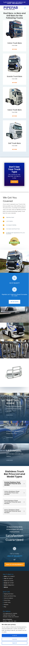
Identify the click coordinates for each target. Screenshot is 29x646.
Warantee (6, 604)
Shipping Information (8, 593)
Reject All (14, 643)
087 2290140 (19, 2)
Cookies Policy (7, 602)
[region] (14, 634)
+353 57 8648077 (14, 556)
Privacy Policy (7, 600)
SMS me (6, 587)
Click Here (14, 181)
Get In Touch (14, 301)
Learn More (9, 415)
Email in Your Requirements (14, 564)
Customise (14, 639)
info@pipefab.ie (18, 3)
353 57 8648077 (9, 2)
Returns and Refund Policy (10, 596)
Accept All (14, 635)
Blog (5, 606)
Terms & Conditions (8, 598)
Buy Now (14, 49)
